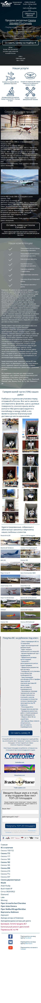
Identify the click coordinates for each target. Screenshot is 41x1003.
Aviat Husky (5, 886)
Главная (4, 845)
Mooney (4, 900)
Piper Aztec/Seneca (9, 906)
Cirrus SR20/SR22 (8, 891)
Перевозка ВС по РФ (9, 930)
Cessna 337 (5, 877)
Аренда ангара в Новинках (12, 918)
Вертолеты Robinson (10, 912)
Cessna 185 (5, 865)
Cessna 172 (5, 853)
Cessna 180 (5, 859)
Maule (3, 883)
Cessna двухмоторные (10, 880)
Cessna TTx (5, 874)
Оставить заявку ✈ (20, 732)
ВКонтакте (28, 943)
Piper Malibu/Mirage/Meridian (13, 909)
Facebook (28, 938)
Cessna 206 (5, 868)
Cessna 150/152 (7, 850)
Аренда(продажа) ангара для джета (16, 921)
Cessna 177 (5, 856)
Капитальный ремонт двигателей (15, 927)
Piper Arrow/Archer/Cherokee (13, 903)
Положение (32, 831)
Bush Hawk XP (6, 889)
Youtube (23, 949)
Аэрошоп (5, 915)
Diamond (4, 894)
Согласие (8, 832)
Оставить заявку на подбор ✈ (20, 42)
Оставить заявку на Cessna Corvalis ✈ (20, 226)
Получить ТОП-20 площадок (20, 825)
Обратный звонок (30, 14)
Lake (2, 897)
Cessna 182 (5, 862)
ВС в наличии (7, 847)
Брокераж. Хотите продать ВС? (14, 924)
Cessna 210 (5, 871)
